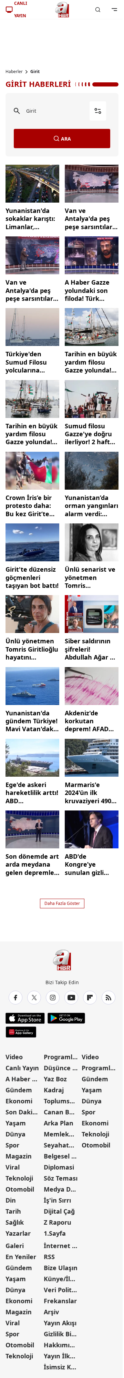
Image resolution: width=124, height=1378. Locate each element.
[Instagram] (53, 997)
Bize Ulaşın (61, 1268)
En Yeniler (21, 1257)
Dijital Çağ (59, 1211)
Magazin (19, 1156)
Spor (12, 1145)
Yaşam (16, 1123)
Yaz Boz (55, 1079)
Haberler (14, 71)
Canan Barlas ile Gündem (62, 1112)
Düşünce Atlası (62, 1068)
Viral (13, 1167)
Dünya (15, 1134)
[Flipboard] (90, 997)
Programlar (61, 1057)
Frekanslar (60, 1301)
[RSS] (108, 997)
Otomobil (20, 1189)
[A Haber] (62, 9)
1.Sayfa (55, 1233)
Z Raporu (57, 1222)
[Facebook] (15, 997)
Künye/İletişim (62, 1279)
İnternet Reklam (62, 1246)
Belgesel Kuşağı (62, 1156)
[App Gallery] (21, 1032)
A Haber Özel (24, 1079)
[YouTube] (71, 997)
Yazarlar (18, 1233)
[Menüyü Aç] (114, 10)
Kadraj (54, 1090)
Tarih (13, 1211)
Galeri (15, 1246)
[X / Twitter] (34, 997)
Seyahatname (62, 1145)
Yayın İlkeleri (62, 1356)
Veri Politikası (62, 1290)
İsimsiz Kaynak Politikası (62, 1367)
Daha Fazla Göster (62, 903)
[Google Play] (66, 1018)
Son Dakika (23, 1112)
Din (11, 1200)
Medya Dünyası (62, 1189)
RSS (49, 1257)
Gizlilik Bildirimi (62, 1334)
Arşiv (51, 1312)
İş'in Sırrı (57, 1200)
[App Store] (25, 1018)
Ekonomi (19, 1101)
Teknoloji (19, 1178)
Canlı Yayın (22, 1068)
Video (14, 1057)
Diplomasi (59, 1167)
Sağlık (15, 1222)
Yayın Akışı (60, 1323)
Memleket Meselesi (62, 1134)
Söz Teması (61, 1178)
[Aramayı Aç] (98, 10)
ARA (66, 138)
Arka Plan (58, 1123)
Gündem (19, 1090)
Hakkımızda (62, 1345)
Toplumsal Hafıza (62, 1101)
